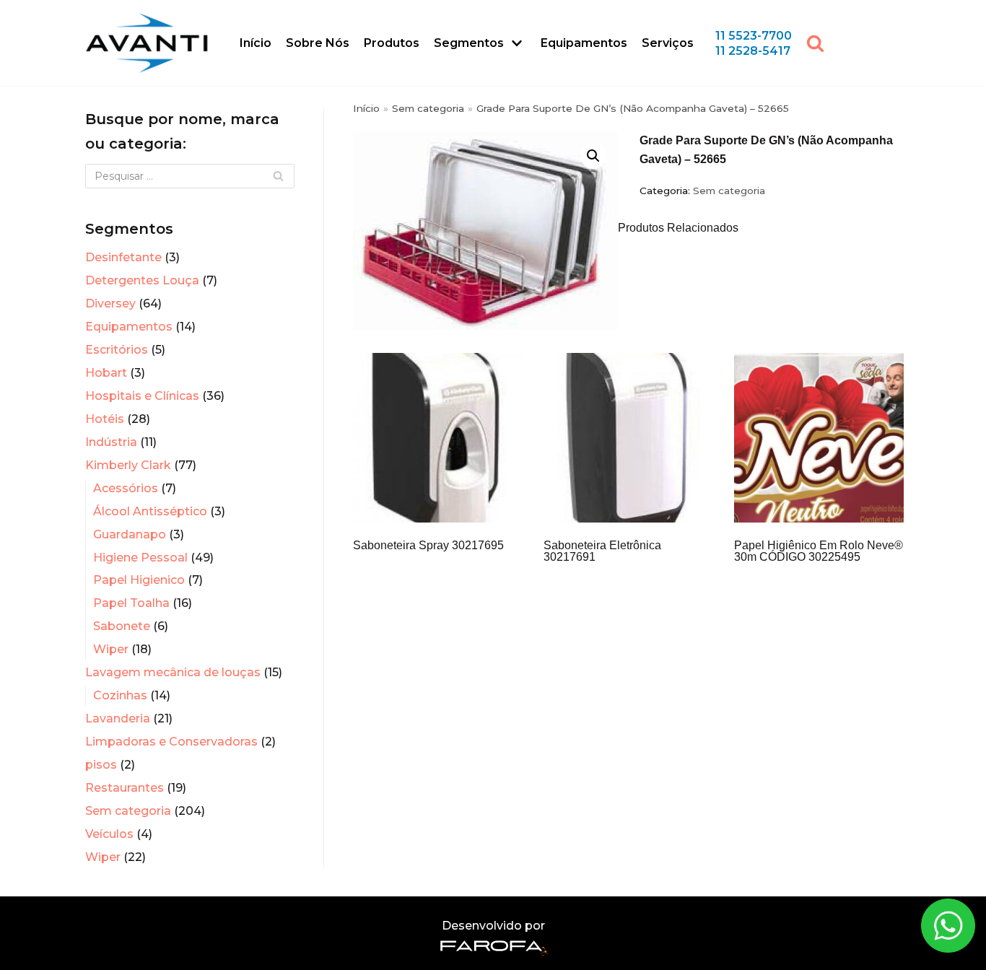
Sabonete (121, 626)
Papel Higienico (139, 580)
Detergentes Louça (142, 280)
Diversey (110, 303)
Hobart (106, 373)
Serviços (668, 43)
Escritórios (116, 350)
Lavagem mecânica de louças (173, 672)
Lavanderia (117, 718)
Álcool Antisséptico (150, 511)
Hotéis (104, 419)
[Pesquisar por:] (190, 176)
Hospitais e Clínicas (142, 396)
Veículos (109, 834)
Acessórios (125, 488)
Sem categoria (128, 811)
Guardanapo (129, 534)
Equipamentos (584, 43)
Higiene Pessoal (140, 557)
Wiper (110, 649)
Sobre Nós (317, 43)
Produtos (391, 43)
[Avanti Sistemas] (146, 43)
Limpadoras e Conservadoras (171, 741)
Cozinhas (120, 695)
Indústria (111, 442)
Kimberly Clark (128, 465)
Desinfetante (123, 257)
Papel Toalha (131, 603)
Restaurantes (124, 788)
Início (255, 43)
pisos (101, 765)
